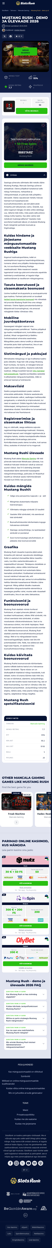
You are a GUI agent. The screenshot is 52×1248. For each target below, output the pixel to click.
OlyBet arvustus (25, 968)
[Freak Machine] (16, 809)
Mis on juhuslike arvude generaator (25, 1093)
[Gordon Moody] (25, 1201)
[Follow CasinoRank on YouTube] (28, 1163)
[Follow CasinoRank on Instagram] (16, 1163)
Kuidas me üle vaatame (26, 1119)
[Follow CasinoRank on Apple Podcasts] (40, 1163)
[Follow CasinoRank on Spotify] (34, 1163)
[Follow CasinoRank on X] (22, 1163)
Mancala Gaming (29, 458)
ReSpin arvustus (25, 930)
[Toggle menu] (3, 3)
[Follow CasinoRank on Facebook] (10, 1163)
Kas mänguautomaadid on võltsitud (25, 1071)
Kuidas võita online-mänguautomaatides (25, 1088)
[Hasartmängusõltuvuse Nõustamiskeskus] (34, 1194)
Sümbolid (25, 1076)
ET (24, 1170)
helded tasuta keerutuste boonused (19, 299)
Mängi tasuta (25, 61)
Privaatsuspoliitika (25, 1114)
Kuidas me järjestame (25, 1123)
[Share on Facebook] (10, 36)
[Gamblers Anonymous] (43, 1208)
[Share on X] (4, 36)
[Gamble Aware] (20, 1208)
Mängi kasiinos (25, 51)
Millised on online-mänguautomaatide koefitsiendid (20, 1082)
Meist (25, 1110)
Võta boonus (31, 111)
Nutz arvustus (25, 887)
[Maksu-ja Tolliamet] (13, 1194)
